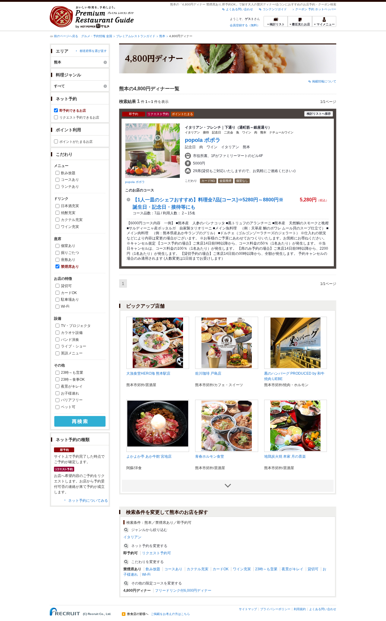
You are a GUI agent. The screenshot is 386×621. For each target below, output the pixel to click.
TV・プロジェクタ (76, 326)
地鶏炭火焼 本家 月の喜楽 (285, 456)
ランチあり (70, 186)
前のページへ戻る (66, 36)
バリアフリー (72, 400)
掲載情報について (324, 81)
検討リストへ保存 (319, 113)
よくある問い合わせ (239, 9)
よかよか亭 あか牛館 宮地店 (149, 456)
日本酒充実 (70, 206)
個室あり (68, 246)
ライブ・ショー (73, 346)
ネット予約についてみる (88, 500)
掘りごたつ (70, 253)
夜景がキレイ (72, 386)
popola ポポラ (135, 182)
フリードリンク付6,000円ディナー (183, 590)
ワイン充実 (70, 227)
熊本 (162, 36)
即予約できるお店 (72, 110)
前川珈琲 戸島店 (208, 373)
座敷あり (68, 260)
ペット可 (68, 407)
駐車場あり (70, 299)
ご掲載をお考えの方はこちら (170, 614)
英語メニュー (72, 353)
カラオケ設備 (72, 333)
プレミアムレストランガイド (135, 36)
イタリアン (132, 537)
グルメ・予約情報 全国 (96, 36)
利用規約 (300, 609)
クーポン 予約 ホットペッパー (315, 9)
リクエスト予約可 (156, 553)
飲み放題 (68, 173)
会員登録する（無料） (245, 25)
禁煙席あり (70, 266)
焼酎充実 (68, 213)
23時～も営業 (72, 372)
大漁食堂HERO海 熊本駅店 (148, 373)
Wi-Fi (65, 306)
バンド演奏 (70, 340)
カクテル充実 (72, 220)
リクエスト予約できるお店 (79, 117)
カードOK (69, 293)
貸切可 (66, 286)
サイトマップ (248, 609)
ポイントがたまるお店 (76, 141)
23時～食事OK (73, 379)
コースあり (70, 180)
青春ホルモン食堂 (209, 456)
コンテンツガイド (275, 9)
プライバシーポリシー (275, 609)
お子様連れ (70, 393)
